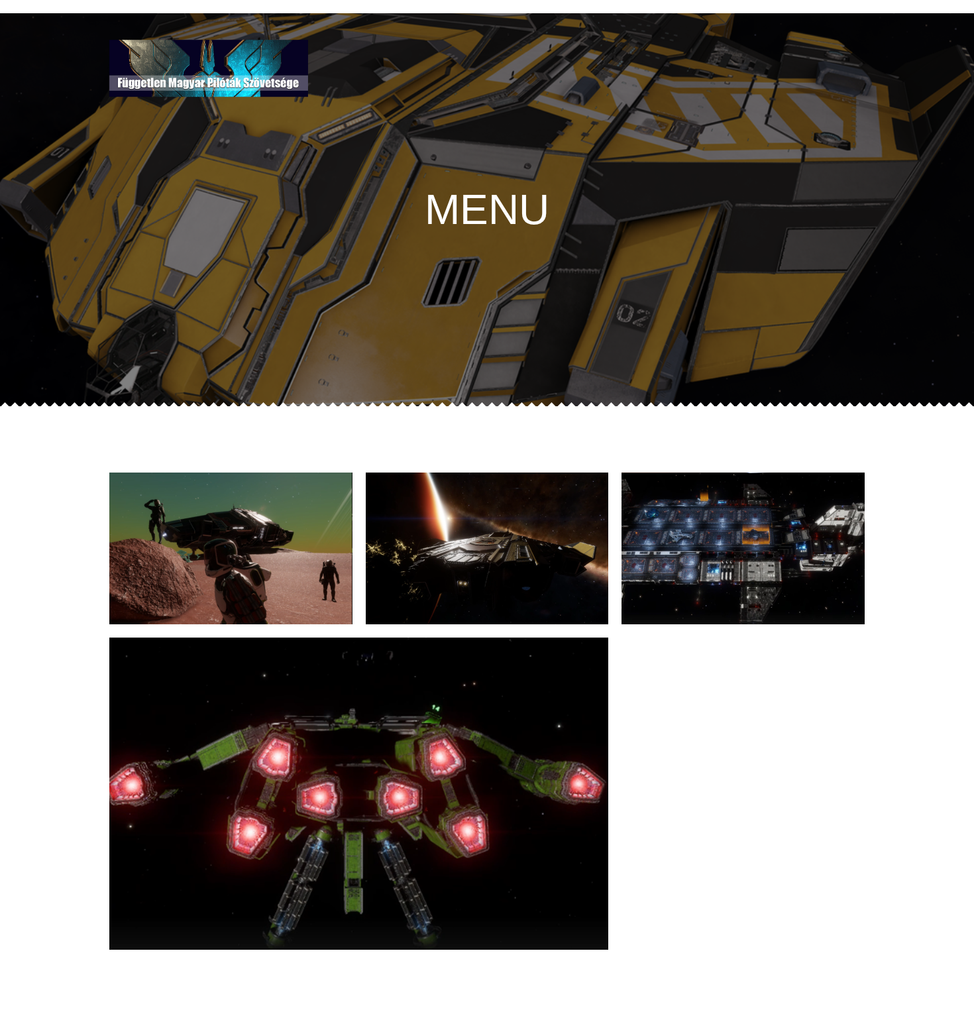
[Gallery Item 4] (358, 794)
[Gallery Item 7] (743, 548)
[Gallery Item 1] (230, 548)
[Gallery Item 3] (487, 548)
